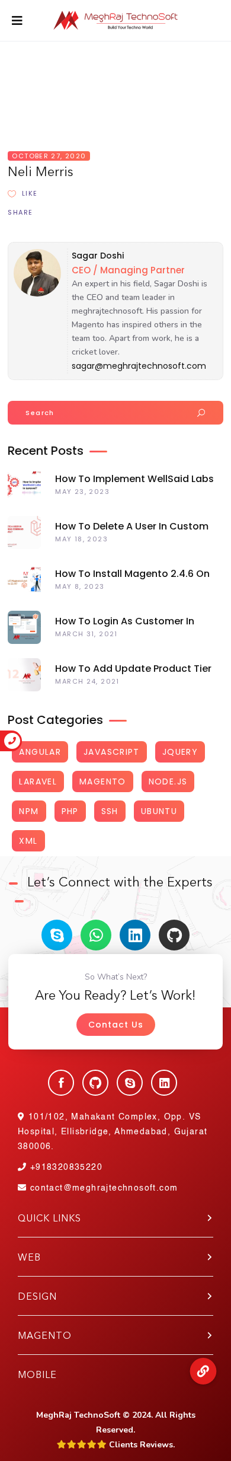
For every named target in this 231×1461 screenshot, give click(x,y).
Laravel (38, 781)
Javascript (112, 752)
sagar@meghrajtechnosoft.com (139, 366)
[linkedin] (135, 935)
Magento (102, 781)
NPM (28, 811)
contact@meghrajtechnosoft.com (104, 1188)
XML (28, 841)
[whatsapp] (96, 935)
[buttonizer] (203, 1371)
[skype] (56, 935)
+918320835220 (64, 1167)
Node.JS (168, 781)
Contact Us (115, 1025)
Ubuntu (159, 811)
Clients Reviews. (141, 1444)
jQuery (180, 752)
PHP (70, 811)
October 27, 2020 (49, 156)
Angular (40, 752)
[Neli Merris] (34, 294)
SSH (109, 811)
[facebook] (61, 1083)
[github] (174, 935)
